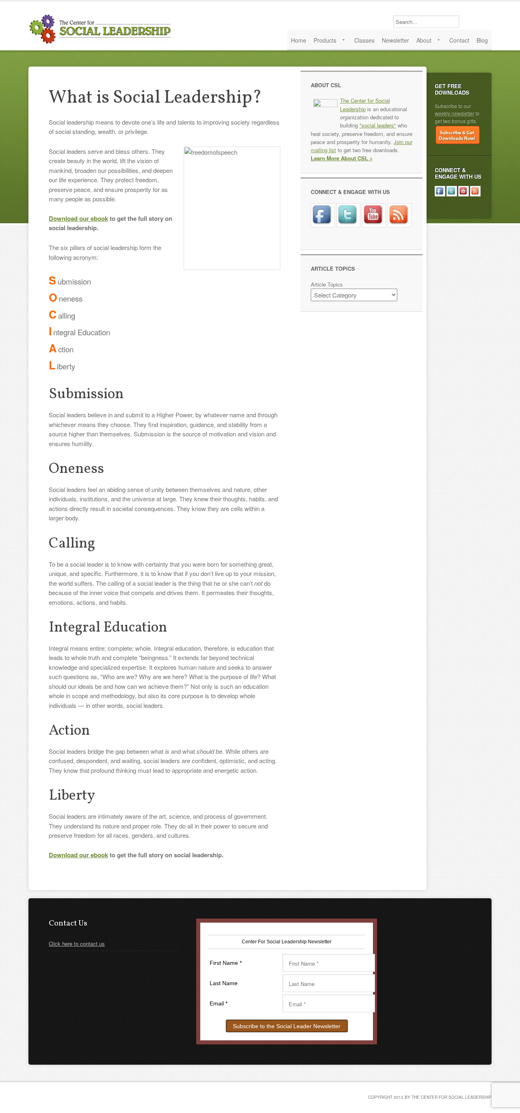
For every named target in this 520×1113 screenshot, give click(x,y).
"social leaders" (378, 125)
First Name (226, 963)
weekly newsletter (454, 113)
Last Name (224, 983)
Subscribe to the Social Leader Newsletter (286, 1026)
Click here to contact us (77, 943)
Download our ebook (78, 218)
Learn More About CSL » (342, 158)
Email (219, 1003)
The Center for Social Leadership (101, 29)
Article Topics (327, 284)
